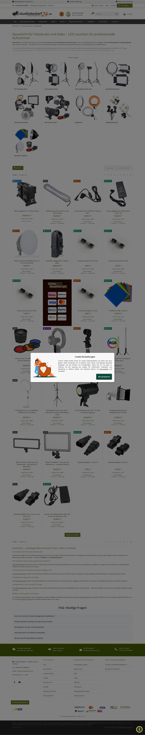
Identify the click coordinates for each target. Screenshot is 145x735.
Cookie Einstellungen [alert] (85, 356)
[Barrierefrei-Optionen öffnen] (139, 729)
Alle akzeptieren (104, 377)
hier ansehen (104, 369)
